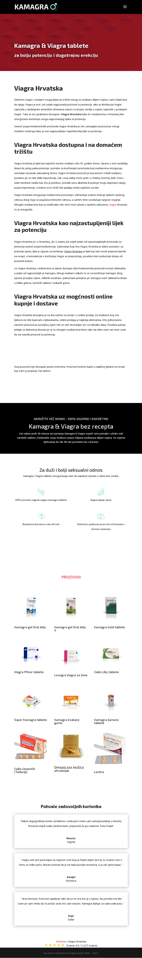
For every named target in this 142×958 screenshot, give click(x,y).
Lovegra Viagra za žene (70, 675)
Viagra (112, 204)
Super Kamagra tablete (30, 720)
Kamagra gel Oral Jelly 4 (70, 628)
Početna (60, 941)
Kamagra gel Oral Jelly (30, 627)
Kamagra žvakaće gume (66, 721)
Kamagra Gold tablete (109, 627)
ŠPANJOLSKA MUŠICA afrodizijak (69, 769)
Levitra (99, 772)
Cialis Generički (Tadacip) (24, 770)
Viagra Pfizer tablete (29, 672)
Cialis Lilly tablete (106, 672)
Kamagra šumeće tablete (106, 721)
